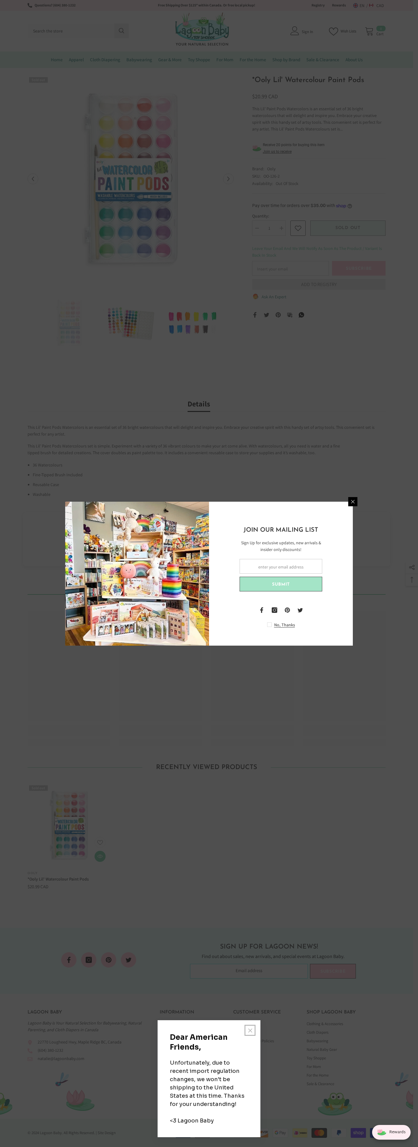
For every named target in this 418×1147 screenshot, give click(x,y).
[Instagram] (274, 610)
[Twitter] (300, 610)
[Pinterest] (287, 610)
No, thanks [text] (284, 625)
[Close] (352, 501)
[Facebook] (261, 610)
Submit (281, 584)
